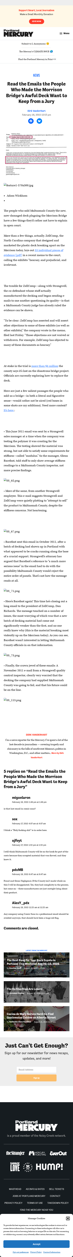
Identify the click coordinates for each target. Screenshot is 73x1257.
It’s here (9, 410)
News (36, 76)
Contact (55, 1196)
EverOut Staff (15, 968)
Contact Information (51, 1252)
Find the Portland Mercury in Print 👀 (37, 59)
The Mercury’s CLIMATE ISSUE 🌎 (36, 51)
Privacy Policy (36, 1252)
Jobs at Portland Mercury (29, 1196)
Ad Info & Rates (35, 1189)
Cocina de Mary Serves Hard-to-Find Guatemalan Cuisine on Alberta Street (31, 1015)
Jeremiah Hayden (16, 993)
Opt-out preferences (21, 1252)
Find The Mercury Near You (36, 1209)
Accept (36, 1244)
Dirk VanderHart (36, 111)
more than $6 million (44, 366)
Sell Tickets (56, 1189)
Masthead (15, 1189)
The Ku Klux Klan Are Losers (24, 989)
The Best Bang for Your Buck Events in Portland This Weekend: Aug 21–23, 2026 (33, 962)
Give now (36, 21)
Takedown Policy (58, 1203)
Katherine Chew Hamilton (20, 1022)
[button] (68, 1218)
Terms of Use (35, 1203)
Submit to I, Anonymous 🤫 (35, 43)
